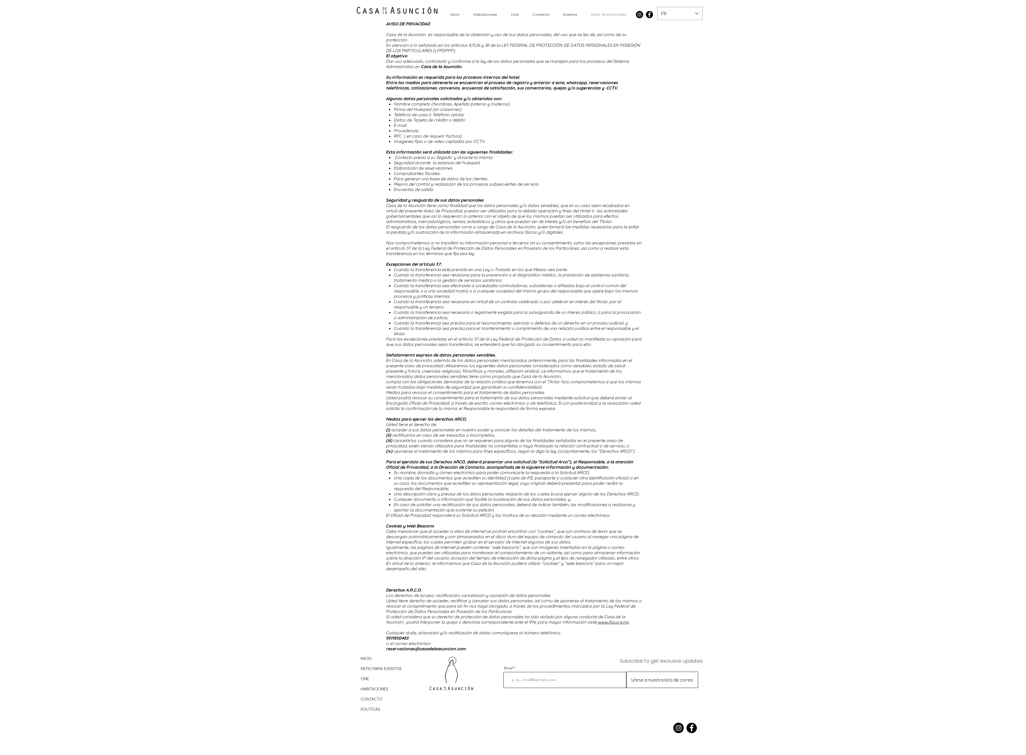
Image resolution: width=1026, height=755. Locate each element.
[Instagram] (639, 14)
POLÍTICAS (370, 709)
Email (508, 668)
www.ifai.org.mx (613, 622)
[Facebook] (649, 14)
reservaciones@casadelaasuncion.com (426, 648)
